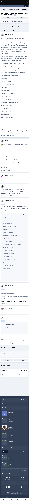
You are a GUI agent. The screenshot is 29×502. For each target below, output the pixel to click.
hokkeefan (11, 434)
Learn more (2, 2)
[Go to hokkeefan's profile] (4, 435)
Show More (23, 470)
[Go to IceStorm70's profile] (4, 442)
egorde (6, 140)
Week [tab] (4, 451)
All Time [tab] (24, 451)
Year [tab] (17, 451)
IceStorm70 (11, 441)
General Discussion (17, 21)
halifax (10, 420)
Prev (5, 30)
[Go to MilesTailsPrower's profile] (8, 493)
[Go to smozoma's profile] (4, 413)
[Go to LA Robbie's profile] (2, 21)
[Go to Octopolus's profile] (4, 464)
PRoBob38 (7, 34)
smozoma (10, 412)
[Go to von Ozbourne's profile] (4, 457)
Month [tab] (11, 451)
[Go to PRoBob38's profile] (2, 35)
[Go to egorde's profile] (2, 141)
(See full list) (24, 370)
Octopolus (10, 464)
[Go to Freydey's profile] (2, 309)
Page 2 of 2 (14, 30)
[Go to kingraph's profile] (2, 176)
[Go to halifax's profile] (4, 420)
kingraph (7, 175)
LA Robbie (5, 21)
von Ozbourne (12, 457)
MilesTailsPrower (14, 492)
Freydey (6, 308)
